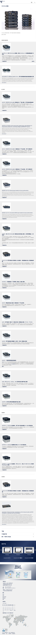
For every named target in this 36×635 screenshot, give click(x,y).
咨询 (3, 594)
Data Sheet (4, 82)
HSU (3, 361)
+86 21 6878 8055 (8, 586)
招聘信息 (4, 598)
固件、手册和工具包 (6, 536)
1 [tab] (18, 28)
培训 (3, 595)
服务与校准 (4, 596)
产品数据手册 (4, 61)
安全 (6, 633)
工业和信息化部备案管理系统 (7, 590)
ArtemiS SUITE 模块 (18, 557)
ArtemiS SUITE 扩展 (29, 557)
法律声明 (9, 633)
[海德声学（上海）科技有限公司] (3, 2)
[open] (31, 2)
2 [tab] (19, 28)
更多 (2, 366)
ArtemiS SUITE (7, 557)
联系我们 (3, 633)
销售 (3, 599)
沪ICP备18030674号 (9, 589)
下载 (33, 61)
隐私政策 (13, 633)
